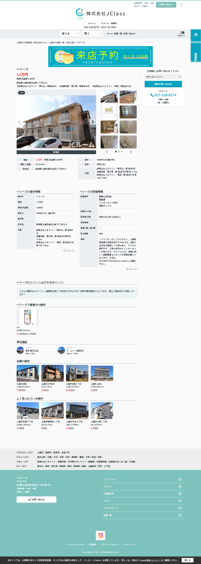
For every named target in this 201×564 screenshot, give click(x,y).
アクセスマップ (110, 508)
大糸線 (132, 462)
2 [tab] (119, 151)
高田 (119, 175)
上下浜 (107, 466)
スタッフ (107, 486)
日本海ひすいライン (77, 462)
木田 (67, 457)
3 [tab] (122, 151)
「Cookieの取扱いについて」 (149, 560)
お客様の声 (108, 494)
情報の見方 (70, 251)
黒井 (70, 466)
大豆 (55, 457)
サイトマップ (130, 544)
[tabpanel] (119, 119)
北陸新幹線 (101, 462)
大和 (88, 457)
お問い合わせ (165, 5)
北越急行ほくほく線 (118, 462)
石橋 (49, 457)
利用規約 (93, 544)
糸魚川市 (66, 452)
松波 (94, 457)
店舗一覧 (118, 33)
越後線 (91, 462)
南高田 (62, 466)
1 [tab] (116, 151)
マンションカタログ (76, 544)
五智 (61, 457)
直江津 (110, 172)
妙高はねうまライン (106, 169)
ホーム (110, 33)
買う (86, 33)
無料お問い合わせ (163, 84)
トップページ (109, 479)
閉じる (188, 560)
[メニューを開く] (181, 4)
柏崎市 (48, 452)
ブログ (106, 501)
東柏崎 (77, 466)
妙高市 (56, 452)
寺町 (100, 457)
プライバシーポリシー (110, 544)
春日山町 (33, 83)
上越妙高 (92, 466)
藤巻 (82, 457)
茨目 (100, 466)
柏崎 (84, 466)
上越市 (26, 83)
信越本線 (101, 172)
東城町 (75, 457)
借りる (66, 33)
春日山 (120, 169)
